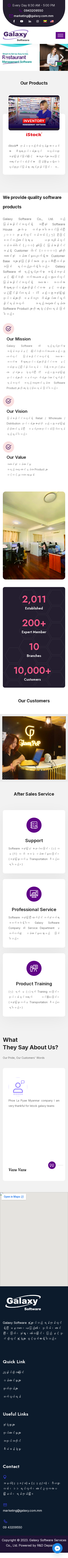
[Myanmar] (45, 21)
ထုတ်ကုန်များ (10, 1388)
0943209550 (33, 10)
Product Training (34, 965)
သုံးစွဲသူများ (9, 1425)
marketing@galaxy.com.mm (33, 16)
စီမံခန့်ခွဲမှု (12, 1449)
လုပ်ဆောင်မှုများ (12, 1433)
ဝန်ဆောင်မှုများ (12, 1380)
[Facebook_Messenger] (57, 1548)
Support (34, 822)
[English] (52, 21)
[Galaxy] (16, 35)
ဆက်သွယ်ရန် (12, 1396)
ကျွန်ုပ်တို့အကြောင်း (13, 1372)
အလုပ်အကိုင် (12, 1441)
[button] (6, 57)
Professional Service (34, 891)
